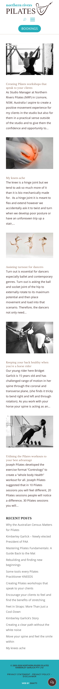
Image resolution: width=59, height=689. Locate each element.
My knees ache (15, 178)
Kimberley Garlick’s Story (22, 618)
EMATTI (33, 683)
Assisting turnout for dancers (24, 267)
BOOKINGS (29, 28)
